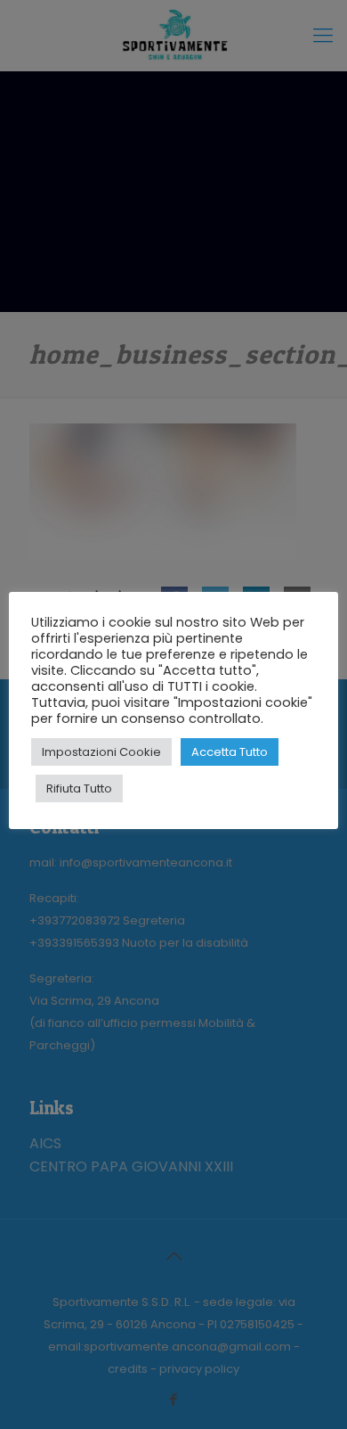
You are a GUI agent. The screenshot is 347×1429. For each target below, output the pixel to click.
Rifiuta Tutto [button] (79, 788)
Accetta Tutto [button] (229, 751)
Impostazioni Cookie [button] (101, 751)
